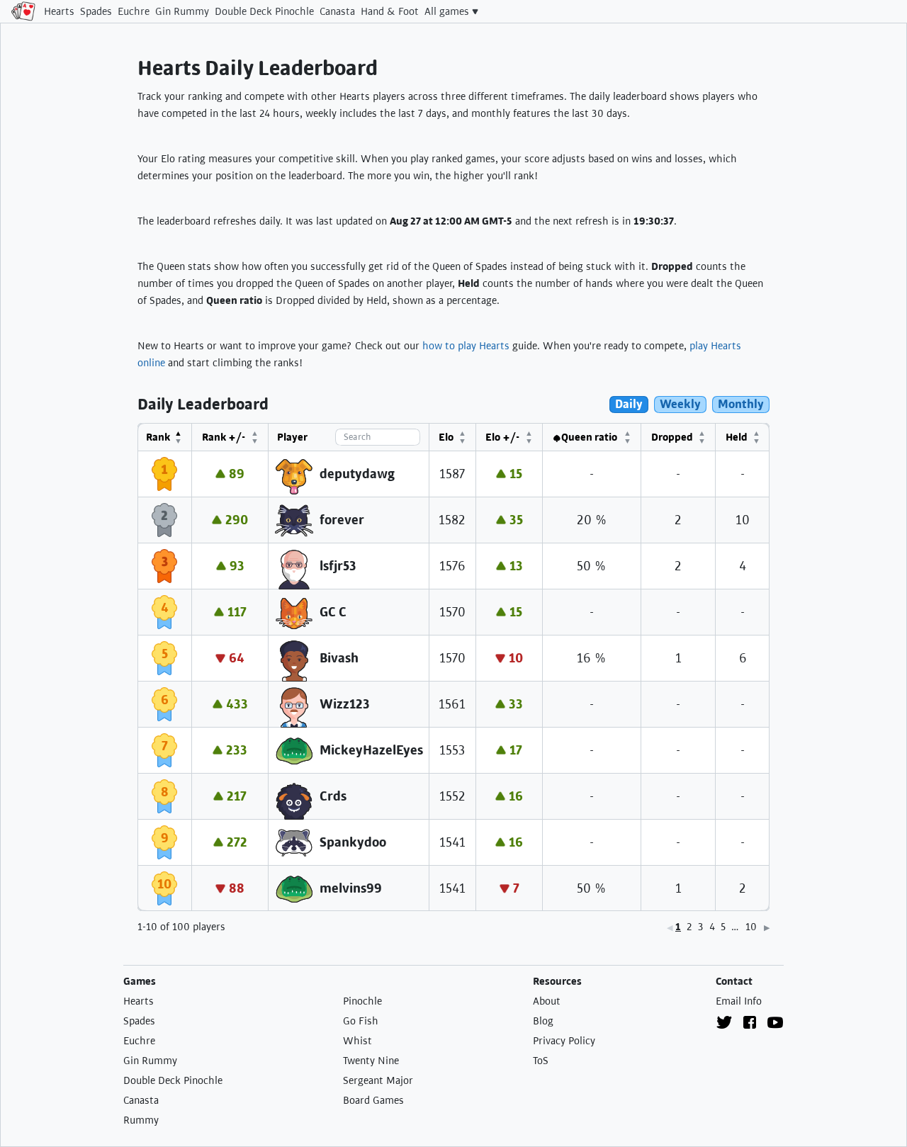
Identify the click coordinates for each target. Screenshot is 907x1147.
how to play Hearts (465, 346)
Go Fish (360, 1021)
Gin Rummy (182, 11)
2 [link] (689, 927)
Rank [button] (158, 437)
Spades (96, 11)
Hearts (59, 11)
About (546, 1001)
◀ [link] (669, 927)
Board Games (373, 1100)
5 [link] (723, 927)
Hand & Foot (390, 11)
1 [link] (678, 927)
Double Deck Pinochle (264, 11)
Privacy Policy (564, 1041)
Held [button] (737, 437)
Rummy (141, 1120)
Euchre (134, 11)
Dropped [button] (672, 437)
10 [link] (751, 927)
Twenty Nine (371, 1060)
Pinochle (362, 1001)
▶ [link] (767, 927)
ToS (540, 1060)
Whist (357, 1041)
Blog (543, 1021)
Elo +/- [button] (502, 437)
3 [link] (701, 927)
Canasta (337, 11)
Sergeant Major (378, 1080)
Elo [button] (446, 437)
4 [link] (712, 927)
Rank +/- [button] (223, 437)
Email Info (739, 1001)
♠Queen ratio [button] (585, 437)
